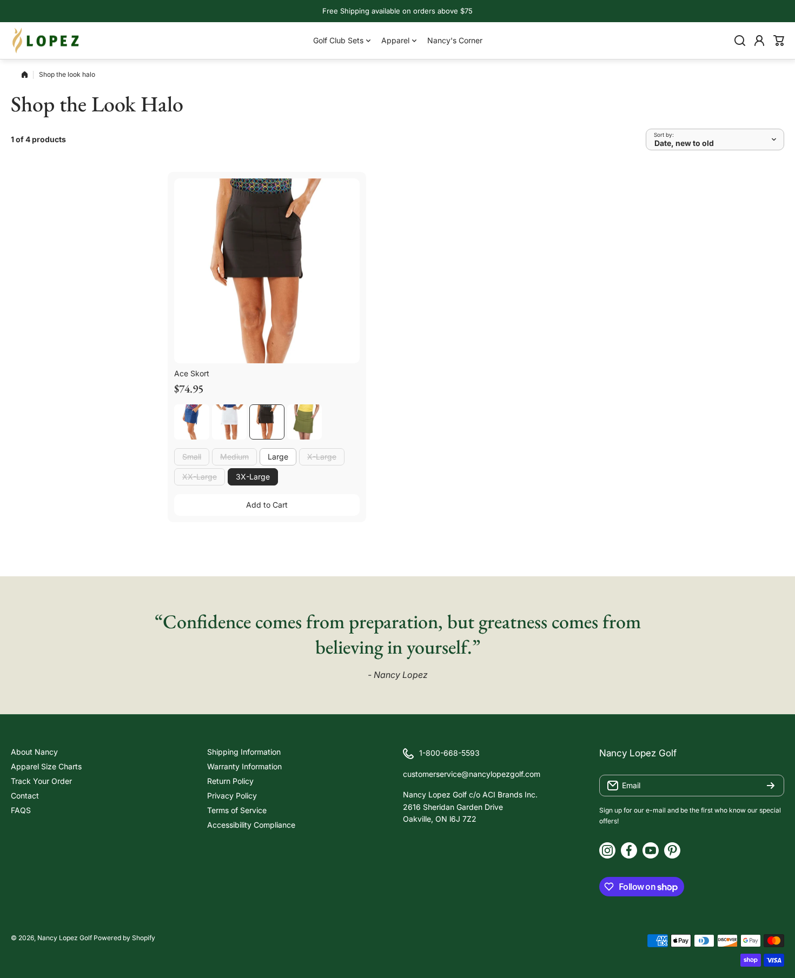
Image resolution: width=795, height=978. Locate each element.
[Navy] (191, 422)
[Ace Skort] (267, 271)
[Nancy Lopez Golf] (46, 41)
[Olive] (304, 422)
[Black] (266, 422)
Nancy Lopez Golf (64, 938)
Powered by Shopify (124, 938)
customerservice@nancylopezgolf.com (471, 774)
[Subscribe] (770, 785)
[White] (229, 422)
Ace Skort (191, 373)
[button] (778, 40)
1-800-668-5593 (449, 752)
